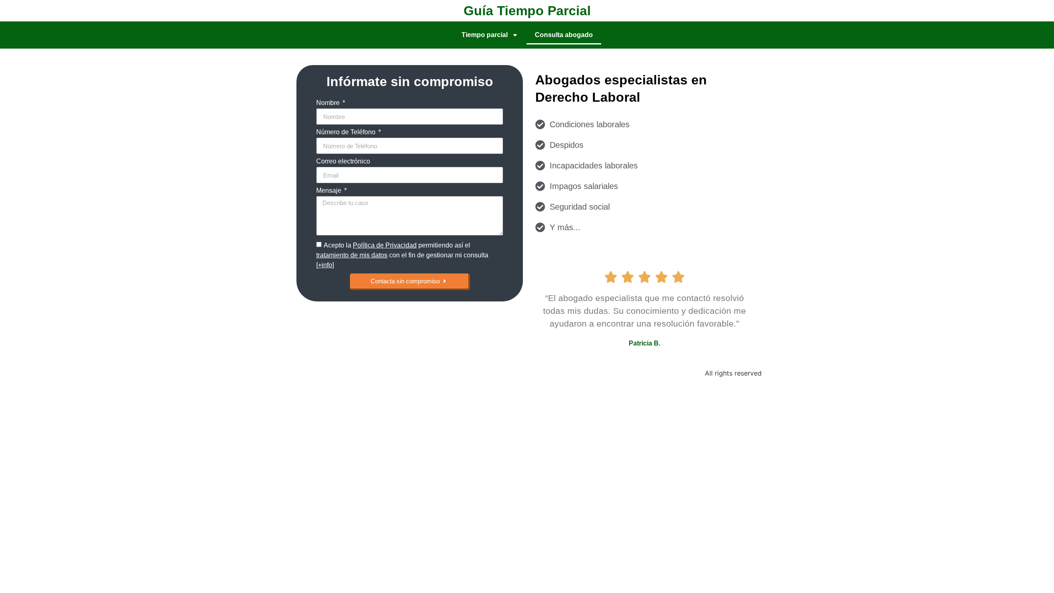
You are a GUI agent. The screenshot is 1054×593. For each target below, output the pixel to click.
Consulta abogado (564, 34)
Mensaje (329, 190)
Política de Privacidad (385, 245)
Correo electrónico (343, 161)
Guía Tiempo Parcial (527, 10)
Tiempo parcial (485, 34)
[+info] (325, 264)
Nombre (328, 103)
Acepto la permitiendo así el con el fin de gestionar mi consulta (402, 255)
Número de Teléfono (346, 132)
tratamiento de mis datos (351, 255)
